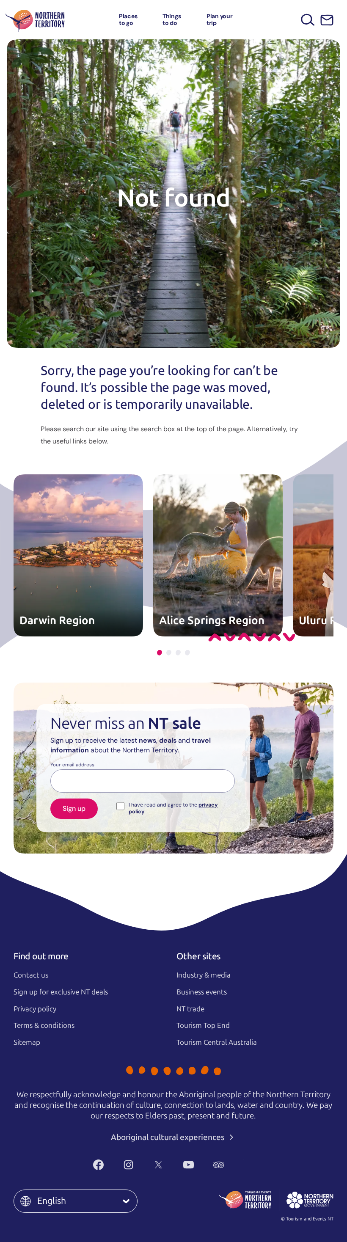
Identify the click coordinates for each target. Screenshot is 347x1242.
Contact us (31, 975)
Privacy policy (35, 1009)
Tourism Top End (203, 1025)
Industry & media (203, 975)
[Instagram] (128, 1164)
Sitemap (27, 1042)
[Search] (308, 19)
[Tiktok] (248, 1164)
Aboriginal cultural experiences (168, 1137)
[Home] (35, 19)
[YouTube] (188, 1164)
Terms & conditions (44, 1025)
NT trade (190, 1009)
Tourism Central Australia (216, 1042)
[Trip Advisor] (218, 1164)
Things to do (171, 19)
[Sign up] (326, 20)
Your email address (72, 765)
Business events (201, 992)
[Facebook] (98, 1164)
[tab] (159, 652)
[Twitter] (158, 1164)
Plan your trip (220, 19)
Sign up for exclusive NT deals (61, 992)
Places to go (128, 19)
